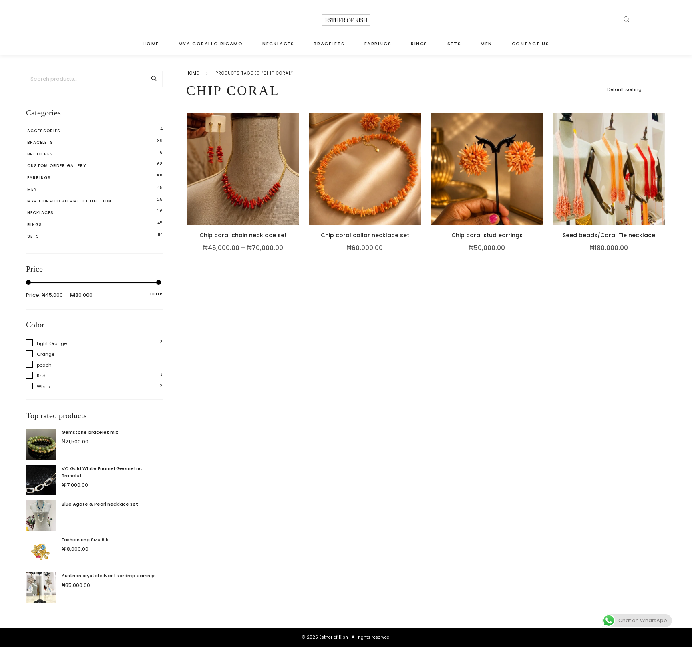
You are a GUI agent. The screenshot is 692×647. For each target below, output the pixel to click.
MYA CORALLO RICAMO (211, 43)
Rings (34, 224)
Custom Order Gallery (56, 165)
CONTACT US (530, 43)
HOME (151, 43)
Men (32, 189)
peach (44, 365)
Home (192, 73)
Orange (45, 354)
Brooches (40, 154)
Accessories (43, 130)
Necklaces (40, 212)
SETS (454, 43)
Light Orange (52, 343)
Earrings (39, 177)
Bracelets (40, 142)
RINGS (419, 43)
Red (41, 376)
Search (154, 79)
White (43, 386)
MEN (486, 43)
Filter (156, 294)
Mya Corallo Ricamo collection (69, 201)
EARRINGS (378, 43)
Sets (33, 236)
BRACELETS (329, 43)
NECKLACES (278, 43)
